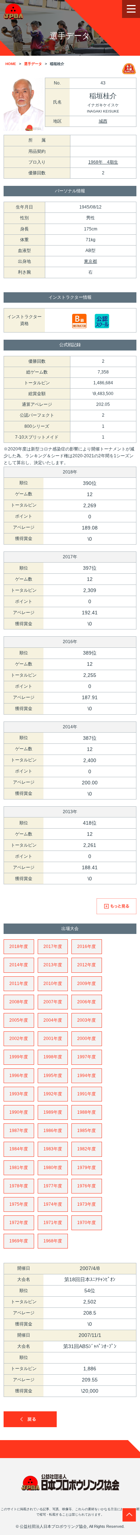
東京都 (90, 261)
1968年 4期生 (103, 162)
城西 (103, 121)
